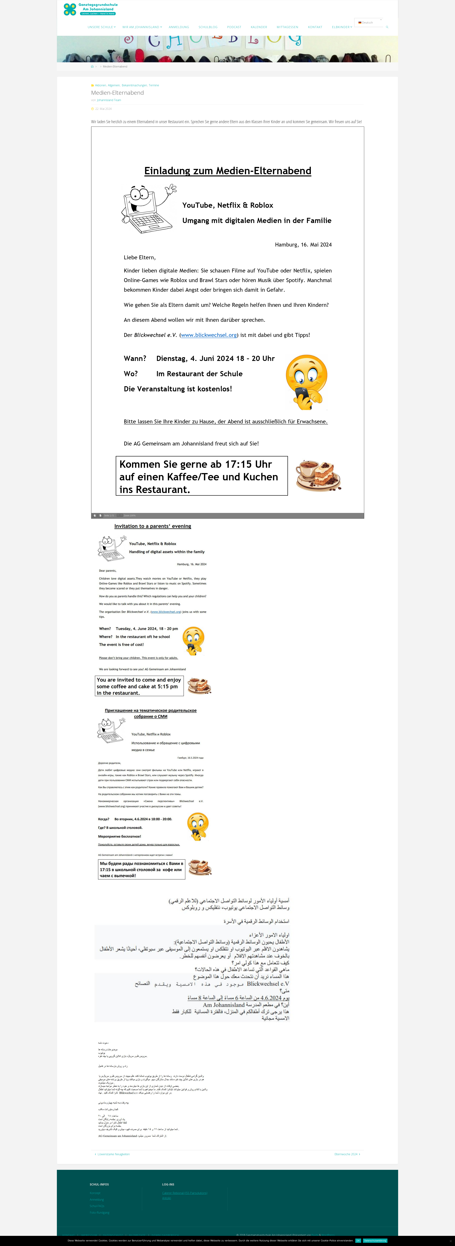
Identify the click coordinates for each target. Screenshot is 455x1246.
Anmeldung (97, 1200)
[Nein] (450, 1241)
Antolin (166, 1198)
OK (358, 1240)
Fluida (314, 1235)
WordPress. (328, 1235)
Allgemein (114, 85)
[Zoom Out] (118, 515)
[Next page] (100, 516)
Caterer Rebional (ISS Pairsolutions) (184, 1193)
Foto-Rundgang (99, 1212)
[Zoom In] (121, 515)
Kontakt (69, 1235)
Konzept (95, 1193)
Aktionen (100, 85)
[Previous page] (94, 516)
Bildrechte (137, 1235)
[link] (387, 27)
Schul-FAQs (97, 1206)
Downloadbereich (165, 1235)
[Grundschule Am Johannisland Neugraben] (91, 9)
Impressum (89, 1235)
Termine (154, 85)
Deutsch (367, 22)
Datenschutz (113, 1235)
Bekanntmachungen (134, 85)
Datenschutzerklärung (375, 1240)
